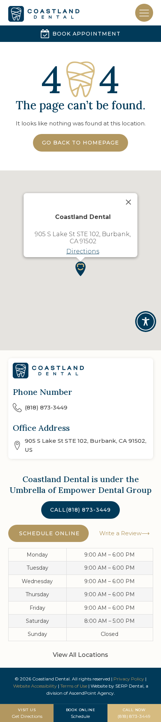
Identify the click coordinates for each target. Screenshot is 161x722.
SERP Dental (129, 686)
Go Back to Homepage (80, 142)
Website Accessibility (35, 686)
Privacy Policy (128, 679)
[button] (80, 268)
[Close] (128, 202)
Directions (82, 251)
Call (80, 509)
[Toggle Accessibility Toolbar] (145, 321)
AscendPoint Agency (91, 693)
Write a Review (120, 533)
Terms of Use (73, 686)
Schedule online (48, 533)
